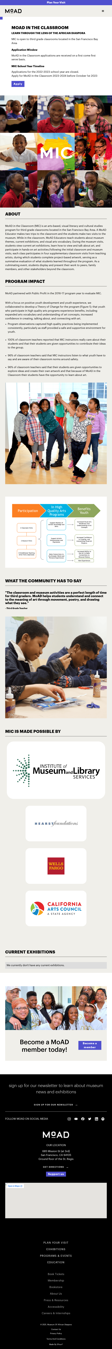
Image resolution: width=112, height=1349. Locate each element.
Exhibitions (55, 1249)
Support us (56, 1174)
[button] (103, 11)
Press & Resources (56, 1300)
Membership (56, 1280)
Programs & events (56, 1256)
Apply (18, 84)
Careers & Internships (56, 1313)
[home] (13, 11)
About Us (56, 1293)
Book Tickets (56, 1274)
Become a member (90, 1045)
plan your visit (56, 1242)
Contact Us (56, 1329)
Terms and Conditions (56, 1339)
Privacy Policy (56, 1333)
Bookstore (56, 1287)
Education (56, 1262)
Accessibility (56, 1307)
